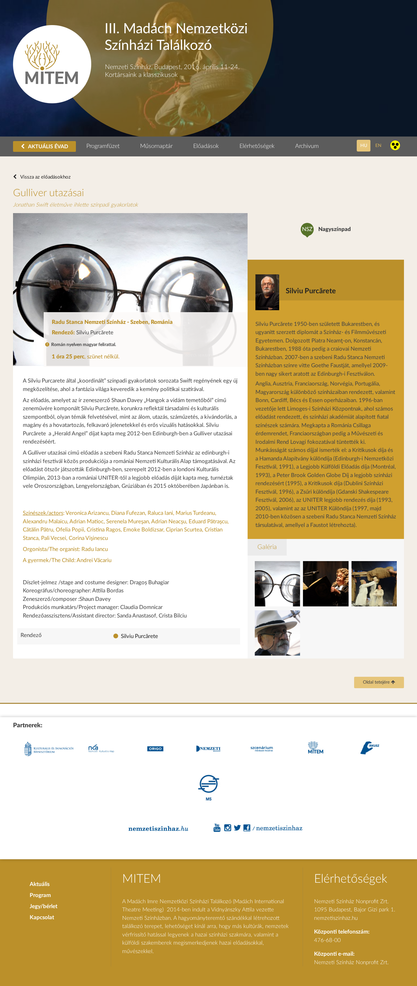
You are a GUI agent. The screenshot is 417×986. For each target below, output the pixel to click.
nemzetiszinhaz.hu (336, 918)
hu (363, 145)
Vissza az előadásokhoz (45, 177)
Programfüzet (103, 146)
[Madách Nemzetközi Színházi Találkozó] (52, 101)
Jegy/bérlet (43, 906)
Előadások (206, 146)
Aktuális (40, 884)
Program (40, 895)
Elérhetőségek (257, 146)
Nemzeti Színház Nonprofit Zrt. (351, 962)
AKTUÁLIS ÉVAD (47, 146)
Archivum (307, 146)
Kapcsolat (42, 917)
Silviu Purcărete (139, 636)
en (378, 145)
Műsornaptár (156, 146)
